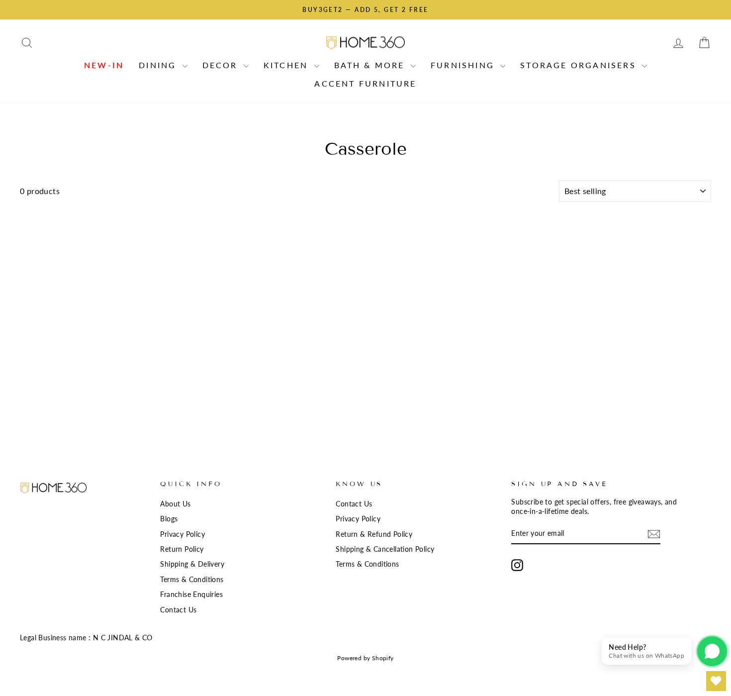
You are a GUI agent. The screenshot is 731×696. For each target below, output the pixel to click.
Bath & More (371, 65)
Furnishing (464, 65)
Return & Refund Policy (374, 534)
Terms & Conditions (191, 580)
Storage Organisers (580, 65)
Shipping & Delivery (192, 564)
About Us (175, 504)
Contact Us (178, 610)
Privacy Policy (182, 534)
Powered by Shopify (365, 658)
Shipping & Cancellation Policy (385, 549)
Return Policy (181, 549)
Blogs (169, 519)
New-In (104, 65)
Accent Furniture (365, 83)
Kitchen (288, 65)
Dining (159, 65)
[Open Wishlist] (716, 681)
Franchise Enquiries (191, 594)
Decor (221, 65)
